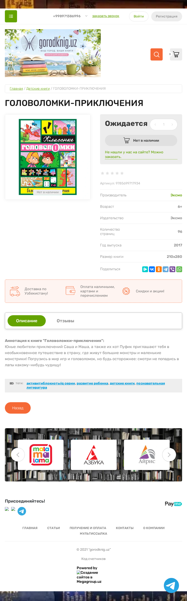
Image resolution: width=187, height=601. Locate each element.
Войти (139, 16)
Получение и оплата (88, 528)
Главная (29, 528)
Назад (17, 408)
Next (169, 455)
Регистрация (167, 16)
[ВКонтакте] (152, 269)
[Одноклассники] (159, 269)
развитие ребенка (92, 383)
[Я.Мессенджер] (145, 269)
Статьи (53, 528)
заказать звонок (105, 16)
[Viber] (172, 269)
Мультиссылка (93, 533)
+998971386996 (67, 16)
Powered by (87, 568)
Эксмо (176, 195)
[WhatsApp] (179, 269)
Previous (18, 455)
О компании (154, 528)
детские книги (122, 383)
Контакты (124, 528)
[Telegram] (165, 269)
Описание (26, 320)
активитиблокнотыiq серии (51, 383)
